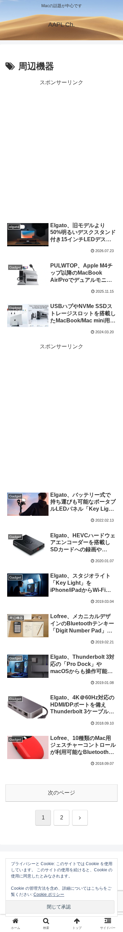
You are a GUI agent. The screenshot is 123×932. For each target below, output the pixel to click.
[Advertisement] (61, 149)
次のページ (61, 793)
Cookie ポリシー (48, 894)
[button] (110, 846)
